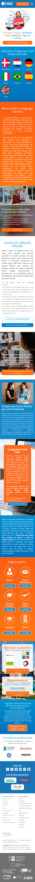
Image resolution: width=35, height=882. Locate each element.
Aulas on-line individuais (17, 319)
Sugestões (5, 813)
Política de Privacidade (9, 822)
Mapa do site (6, 820)
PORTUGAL (22, 801)
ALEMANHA (22, 822)
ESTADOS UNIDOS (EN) (25, 803)
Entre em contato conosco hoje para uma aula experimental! (17, 372)
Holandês (17, 69)
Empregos (5, 803)
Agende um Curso (23, 4)
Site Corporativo (7, 810)
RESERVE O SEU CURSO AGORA (17, 728)
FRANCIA (21, 827)
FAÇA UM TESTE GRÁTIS (17, 504)
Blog (4, 806)
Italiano (6, 83)
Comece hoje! (17, 230)
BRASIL (21, 799)
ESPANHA (21, 825)
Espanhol (29, 83)
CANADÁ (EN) (22, 808)
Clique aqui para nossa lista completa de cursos (17, 536)
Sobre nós (5, 801)
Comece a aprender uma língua (17, 43)
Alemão (29, 69)
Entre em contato (7, 799)
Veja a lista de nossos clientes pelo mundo (17, 671)
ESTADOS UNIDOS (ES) (25, 806)
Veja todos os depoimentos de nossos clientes (17, 694)
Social (4, 808)
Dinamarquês (6, 69)
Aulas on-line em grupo (17, 325)
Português (17, 83)
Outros (6, 97)
